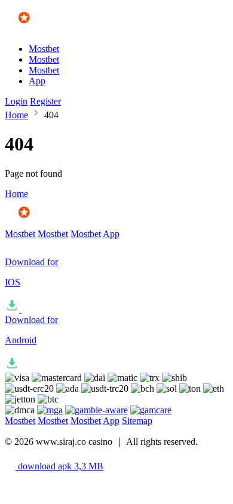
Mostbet (44, 49)
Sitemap (137, 421)
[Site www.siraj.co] (40, 28)
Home (16, 115)
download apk (59, 466)
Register (45, 101)
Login (16, 101)
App (37, 81)
